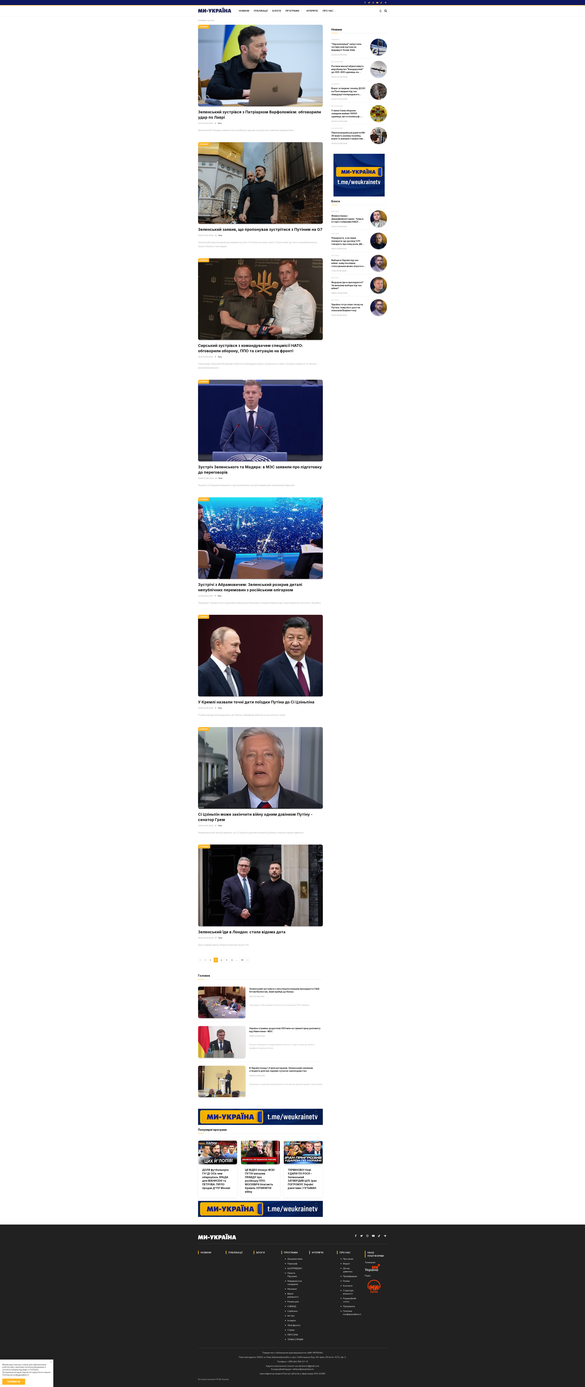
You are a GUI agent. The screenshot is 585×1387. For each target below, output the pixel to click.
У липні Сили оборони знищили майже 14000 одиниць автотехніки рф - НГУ (346, 113)
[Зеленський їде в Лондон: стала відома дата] (260, 885)
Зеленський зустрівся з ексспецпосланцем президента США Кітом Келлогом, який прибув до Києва (284, 990)
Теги (220, 123)
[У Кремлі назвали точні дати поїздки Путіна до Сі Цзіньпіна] (260, 655)
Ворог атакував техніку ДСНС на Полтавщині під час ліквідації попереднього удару (348, 91)
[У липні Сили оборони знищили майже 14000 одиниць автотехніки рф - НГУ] (378, 113)
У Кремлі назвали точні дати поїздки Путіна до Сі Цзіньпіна (256, 702)
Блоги (276, 10)
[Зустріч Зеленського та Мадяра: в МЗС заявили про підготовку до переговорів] (260, 420)
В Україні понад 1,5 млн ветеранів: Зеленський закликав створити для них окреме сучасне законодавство (281, 1069)
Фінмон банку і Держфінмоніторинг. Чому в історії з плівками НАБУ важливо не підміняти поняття (347, 218)
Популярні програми (212, 1129)
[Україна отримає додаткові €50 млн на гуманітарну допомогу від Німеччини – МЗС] (221, 1042)
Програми (292, 10)
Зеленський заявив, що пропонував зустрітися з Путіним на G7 (260, 229)
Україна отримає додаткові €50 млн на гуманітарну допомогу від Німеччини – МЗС (284, 1030)
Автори (335, 211)
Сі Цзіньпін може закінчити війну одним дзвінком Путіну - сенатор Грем (255, 817)
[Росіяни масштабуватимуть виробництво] (378, 69)
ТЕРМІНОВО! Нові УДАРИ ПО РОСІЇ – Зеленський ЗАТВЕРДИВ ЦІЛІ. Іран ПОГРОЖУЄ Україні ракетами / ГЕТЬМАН (302, 1179)
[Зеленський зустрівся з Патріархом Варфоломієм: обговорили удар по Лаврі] (260, 65)
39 (242, 960)
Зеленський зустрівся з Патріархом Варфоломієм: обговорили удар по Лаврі (259, 115)
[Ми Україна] (214, 10)
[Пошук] (385, 10)
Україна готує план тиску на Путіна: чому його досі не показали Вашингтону (347, 307)
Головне (204, 846)
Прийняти (13, 1381)
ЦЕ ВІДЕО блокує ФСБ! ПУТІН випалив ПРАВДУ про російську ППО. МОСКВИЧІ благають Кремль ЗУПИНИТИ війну (260, 1180)
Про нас (328, 10)
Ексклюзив (337, 62)
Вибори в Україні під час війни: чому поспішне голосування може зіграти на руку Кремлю (348, 263)
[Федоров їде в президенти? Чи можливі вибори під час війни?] (378, 285)
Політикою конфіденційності (15, 1375)
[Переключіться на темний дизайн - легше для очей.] (380, 11)
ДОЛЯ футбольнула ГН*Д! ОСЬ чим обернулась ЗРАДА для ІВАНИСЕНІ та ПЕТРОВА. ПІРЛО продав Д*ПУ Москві (216, 1179)
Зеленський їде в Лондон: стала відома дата (241, 932)
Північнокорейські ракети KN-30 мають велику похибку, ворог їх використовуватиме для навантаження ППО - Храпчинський (348, 135)
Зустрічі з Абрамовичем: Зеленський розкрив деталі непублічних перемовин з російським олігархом (250, 587)
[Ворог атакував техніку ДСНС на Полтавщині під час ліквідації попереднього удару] (378, 91)
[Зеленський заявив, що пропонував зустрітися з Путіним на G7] (260, 183)
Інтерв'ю (312, 10)
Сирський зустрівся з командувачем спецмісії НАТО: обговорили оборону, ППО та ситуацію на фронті (250, 348)
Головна (202, 20)
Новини (244, 10)
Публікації (261, 10)
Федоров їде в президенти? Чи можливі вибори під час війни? (347, 285)
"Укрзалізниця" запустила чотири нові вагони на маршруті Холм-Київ (346, 47)
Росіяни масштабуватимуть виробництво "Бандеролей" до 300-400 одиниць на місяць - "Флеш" (347, 69)
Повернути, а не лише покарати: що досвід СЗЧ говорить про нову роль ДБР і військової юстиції (348, 241)
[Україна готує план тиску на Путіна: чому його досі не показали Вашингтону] (378, 307)
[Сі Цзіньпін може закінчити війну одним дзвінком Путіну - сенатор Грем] (260, 768)
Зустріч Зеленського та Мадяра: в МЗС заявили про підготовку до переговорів (260, 470)
